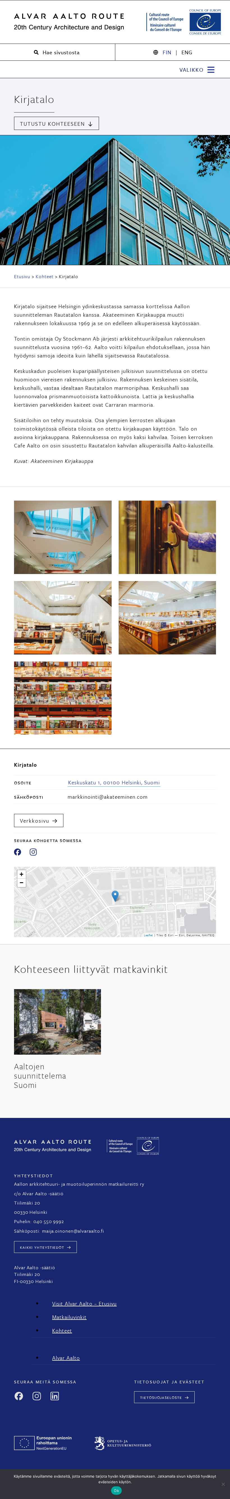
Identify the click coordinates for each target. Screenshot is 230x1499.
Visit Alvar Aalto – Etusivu (84, 1303)
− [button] (22, 882)
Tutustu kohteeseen (52, 123)
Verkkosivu (34, 820)
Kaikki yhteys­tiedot (42, 1246)
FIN (167, 52)
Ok (116, 1490)
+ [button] (22, 874)
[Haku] (58, 52)
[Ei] (223, 1484)
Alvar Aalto (66, 1357)
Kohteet (44, 276)
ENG (186, 52)
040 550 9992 (48, 1221)
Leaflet (148, 935)
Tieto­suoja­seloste (161, 1397)
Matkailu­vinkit (69, 1317)
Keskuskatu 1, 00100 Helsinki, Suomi (114, 782)
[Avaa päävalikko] (198, 69)
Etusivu (22, 276)
